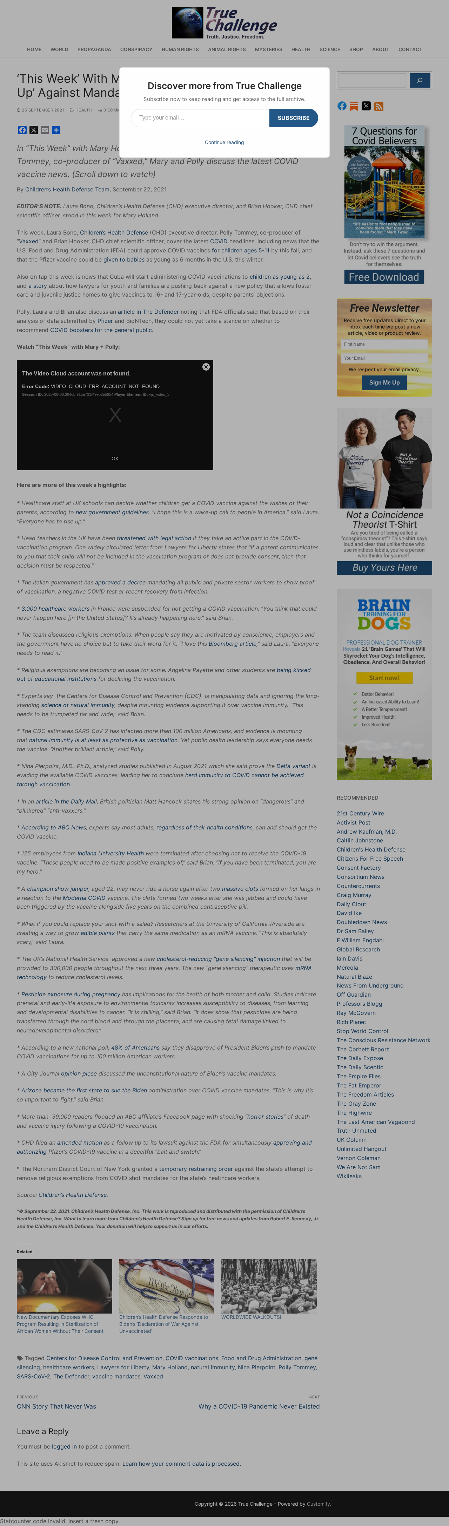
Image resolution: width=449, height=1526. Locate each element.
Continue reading (224, 142)
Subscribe (294, 117)
